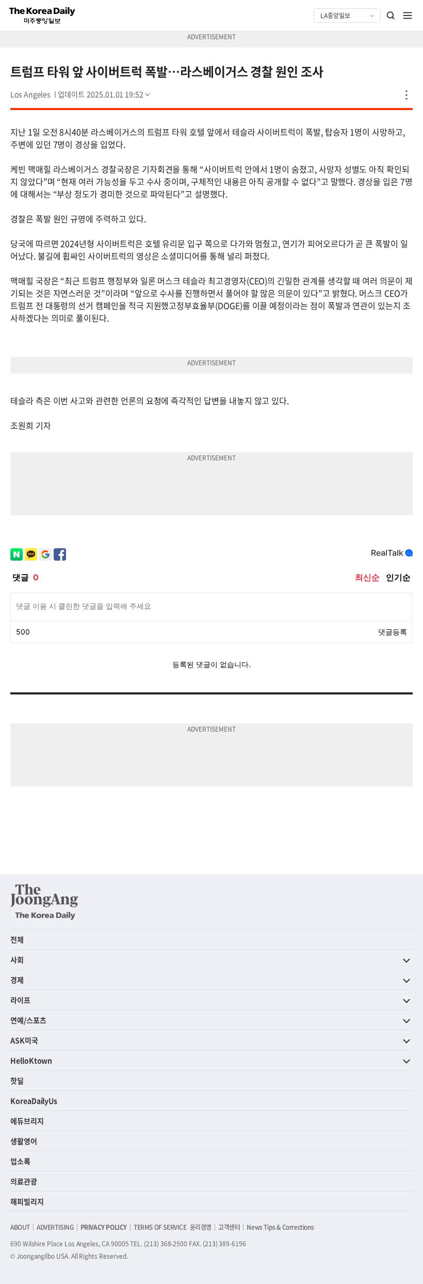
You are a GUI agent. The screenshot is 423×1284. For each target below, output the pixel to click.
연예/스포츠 (28, 1020)
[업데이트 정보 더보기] (105, 94)
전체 (17, 939)
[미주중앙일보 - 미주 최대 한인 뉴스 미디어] (42, 15)
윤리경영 (201, 1227)
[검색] (391, 15)
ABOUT (20, 1227)
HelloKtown (31, 1060)
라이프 (20, 1000)
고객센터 (229, 1227)
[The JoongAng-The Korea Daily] (44, 902)
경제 (17, 979)
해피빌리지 (27, 1201)
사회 (17, 959)
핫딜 (17, 1080)
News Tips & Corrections (280, 1227)
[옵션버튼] (406, 95)
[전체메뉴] (407, 15)
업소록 (20, 1161)
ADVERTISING (55, 1227)
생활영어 (23, 1141)
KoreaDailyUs (33, 1100)
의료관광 (23, 1181)
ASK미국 (24, 1040)
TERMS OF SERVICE (160, 1227)
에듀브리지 (27, 1121)
